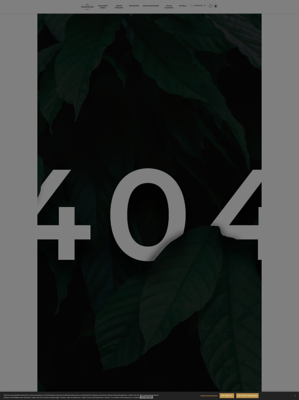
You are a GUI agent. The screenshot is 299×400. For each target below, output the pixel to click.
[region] (149, 396)
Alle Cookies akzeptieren (247, 395)
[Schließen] (295, 395)
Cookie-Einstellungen (209, 395)
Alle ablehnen (227, 395)
